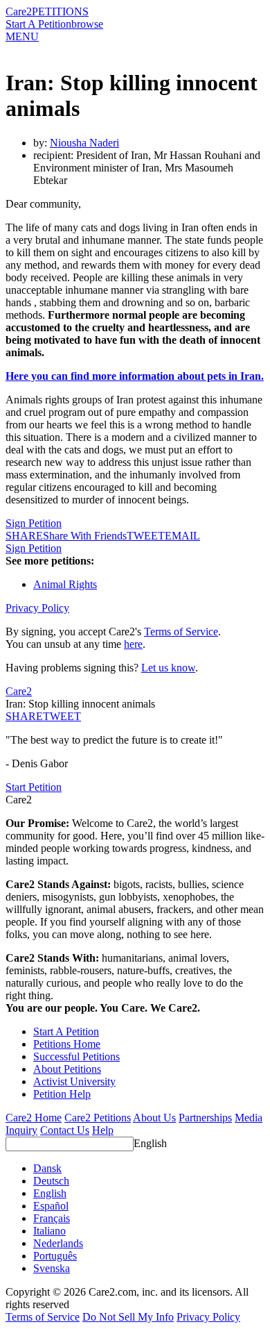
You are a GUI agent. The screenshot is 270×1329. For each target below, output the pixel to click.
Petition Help (62, 1094)
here (133, 644)
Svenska (51, 1268)
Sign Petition (34, 523)
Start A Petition (38, 24)
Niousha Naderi (84, 143)
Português (55, 1256)
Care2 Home (34, 1117)
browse (87, 24)
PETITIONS (60, 11)
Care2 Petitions (97, 1117)
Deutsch (51, 1181)
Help (103, 1130)
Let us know (168, 668)
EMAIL (182, 536)
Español (51, 1206)
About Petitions (67, 1069)
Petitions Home (66, 1044)
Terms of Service (181, 631)
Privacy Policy (37, 608)
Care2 (19, 11)
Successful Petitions (76, 1056)
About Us (154, 1117)
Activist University (74, 1081)
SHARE (24, 716)
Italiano (49, 1231)
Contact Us (64, 1130)
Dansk (47, 1168)
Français (51, 1218)
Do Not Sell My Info (128, 1317)
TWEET (146, 536)
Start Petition (34, 787)
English (150, 1143)
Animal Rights (65, 584)
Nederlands (58, 1243)
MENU (22, 36)
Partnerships (205, 1117)
